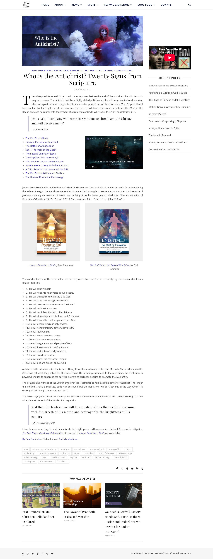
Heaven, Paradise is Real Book (41, 141)
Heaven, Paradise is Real (90, 433)
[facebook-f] (23, 553)
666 (26, 449)
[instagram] (28, 553)
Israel (76, 453)
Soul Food (145, 4)
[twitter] (33, 553)
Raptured (86, 457)
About (59, 4)
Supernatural (123, 70)
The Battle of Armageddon (39, 145)
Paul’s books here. (68, 438)
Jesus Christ (89, 453)
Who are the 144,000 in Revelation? (44, 161)
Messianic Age (125, 453)
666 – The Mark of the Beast (40, 149)
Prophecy (76, 70)
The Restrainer (46, 461)
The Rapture (29, 461)
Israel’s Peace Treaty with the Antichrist (46, 165)
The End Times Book (36, 138)
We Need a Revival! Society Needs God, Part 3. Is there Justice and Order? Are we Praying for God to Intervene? (123, 522)
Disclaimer (149, 553)
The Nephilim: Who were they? (41, 157)
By (24, 438)
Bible (128, 449)
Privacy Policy (136, 553)
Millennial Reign (31, 457)
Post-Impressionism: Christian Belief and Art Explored (38, 517)
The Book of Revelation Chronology (44, 176)
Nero (45, 457)
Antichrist (65, 449)
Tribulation (62, 461)
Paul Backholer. (34, 438)
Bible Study (29, 453)
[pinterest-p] (43, 553)
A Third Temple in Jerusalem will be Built (46, 169)
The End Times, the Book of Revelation (110, 265)
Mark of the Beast (106, 453)
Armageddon (115, 449)
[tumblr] (47, 553)
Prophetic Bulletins (98, 70)
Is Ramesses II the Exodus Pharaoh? (168, 85)
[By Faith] (26, 5)
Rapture (73, 457)
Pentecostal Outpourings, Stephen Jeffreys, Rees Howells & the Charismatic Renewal (167, 128)
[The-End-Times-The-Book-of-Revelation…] (114, 152)
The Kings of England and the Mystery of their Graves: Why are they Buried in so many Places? (169, 106)
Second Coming (102, 457)
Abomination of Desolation (44, 449)
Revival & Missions (116, 4)
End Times (38, 70)
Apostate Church (97, 449)
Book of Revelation (47, 453)
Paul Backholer (57, 70)
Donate (166, 4)
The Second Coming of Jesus (40, 153)
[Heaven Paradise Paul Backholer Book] (51, 232)
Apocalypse (79, 449)
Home (45, 4)
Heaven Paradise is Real (41, 265)
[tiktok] (38, 553)
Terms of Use (161, 553)
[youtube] (52, 553)
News (75, 4)
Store (91, 4)
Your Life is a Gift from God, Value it (168, 92)
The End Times (120, 457)
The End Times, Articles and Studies (44, 173)
